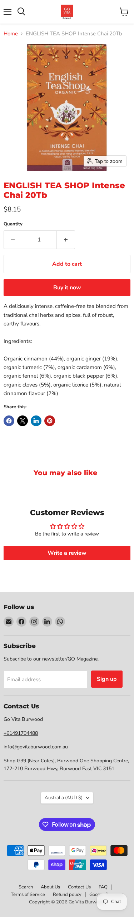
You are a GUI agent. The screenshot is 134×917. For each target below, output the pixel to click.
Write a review (67, 553)
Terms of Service (28, 894)
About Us (50, 887)
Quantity (13, 224)
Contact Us (79, 887)
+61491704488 (21, 733)
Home (11, 34)
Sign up (107, 679)
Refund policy (67, 894)
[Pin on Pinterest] (49, 420)
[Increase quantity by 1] (66, 239)
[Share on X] (22, 420)
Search (26, 887)
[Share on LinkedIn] (36, 420)
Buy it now (67, 287)
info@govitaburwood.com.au (36, 746)
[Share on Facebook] (9, 420)
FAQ (103, 887)
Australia (64, 797)
